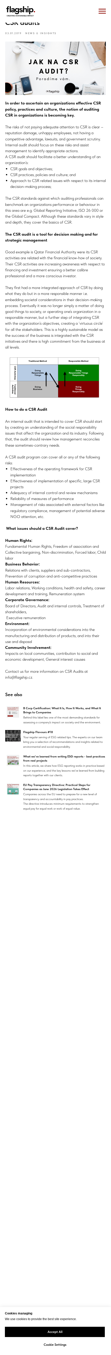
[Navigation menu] (102, 11)
